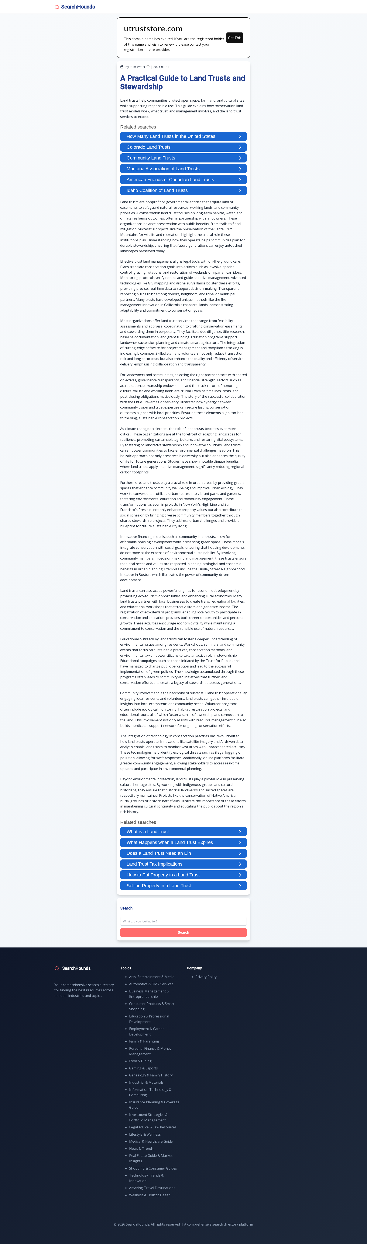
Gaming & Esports (143, 1068)
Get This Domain (234, 39)
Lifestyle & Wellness (145, 1134)
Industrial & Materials (146, 1082)
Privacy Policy (206, 976)
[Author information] (148, 67)
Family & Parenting (144, 1041)
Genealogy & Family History (151, 1075)
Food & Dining (140, 1061)
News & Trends (141, 1148)
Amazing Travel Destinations (152, 1187)
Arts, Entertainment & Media (151, 976)
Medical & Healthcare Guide (151, 1141)
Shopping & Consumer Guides (153, 1168)
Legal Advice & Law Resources (152, 1127)
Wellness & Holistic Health (150, 1195)
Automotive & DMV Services (151, 984)
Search (183, 932)
